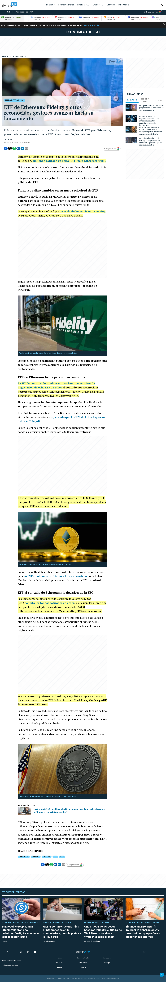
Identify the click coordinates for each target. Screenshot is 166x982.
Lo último (50, 5)
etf (55, 857)
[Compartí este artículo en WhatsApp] (14, 148)
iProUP (9, 140)
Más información (91, 25)
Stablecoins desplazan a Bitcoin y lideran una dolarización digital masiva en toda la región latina (21, 931)
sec (62, 857)
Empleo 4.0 (98, 5)
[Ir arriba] (162, 975)
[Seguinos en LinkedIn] (21, 952)
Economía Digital (66, 5)
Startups (111, 5)
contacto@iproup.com (10, 965)
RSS (145, 952)
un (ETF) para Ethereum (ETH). (69, 160)
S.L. (5, 941)
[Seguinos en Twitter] (28, 952)
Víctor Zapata (50, 941)
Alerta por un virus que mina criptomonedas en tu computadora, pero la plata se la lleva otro (62, 931)
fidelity (46, 857)
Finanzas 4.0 (83, 5)
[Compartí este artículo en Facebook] (6, 148)
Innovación (123, 5)
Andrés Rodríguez (93, 941)
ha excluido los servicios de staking (82, 211)
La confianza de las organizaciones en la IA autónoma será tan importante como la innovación (149, 120)
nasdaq (35, 857)
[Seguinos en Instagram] (7, 952)
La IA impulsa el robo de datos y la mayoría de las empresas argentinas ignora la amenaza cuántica (151, 141)
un (55, 576)
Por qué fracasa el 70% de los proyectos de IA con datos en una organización (151, 107)
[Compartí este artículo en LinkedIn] (18, 148)
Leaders (59, 967)
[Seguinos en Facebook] (14, 952)
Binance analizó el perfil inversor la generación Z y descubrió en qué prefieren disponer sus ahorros (143, 931)
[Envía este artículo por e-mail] (26, 148)
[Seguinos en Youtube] (35, 952)
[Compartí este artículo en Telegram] (22, 148)
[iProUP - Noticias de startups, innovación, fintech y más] (9, 4)
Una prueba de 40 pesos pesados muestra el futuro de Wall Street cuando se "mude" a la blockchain (103, 931)
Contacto (83, 967)
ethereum (23, 857)
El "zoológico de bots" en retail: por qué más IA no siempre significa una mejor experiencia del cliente (150, 130)
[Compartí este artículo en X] (10, 148)
